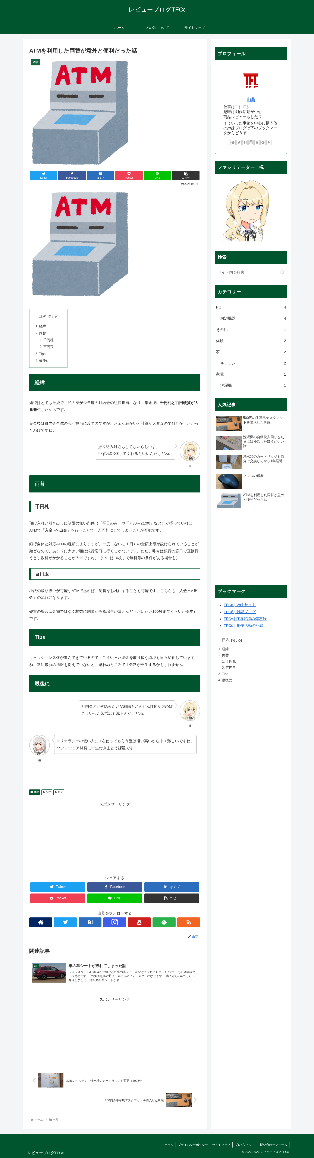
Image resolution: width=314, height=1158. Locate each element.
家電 (251, 374)
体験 (36, 792)
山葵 (251, 99)
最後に (44, 361)
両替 (42, 333)
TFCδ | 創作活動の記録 (243, 625)
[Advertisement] (114, 838)
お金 (60, 792)
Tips (42, 354)
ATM (48, 792)
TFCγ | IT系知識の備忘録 (245, 619)
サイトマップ (221, 1144)
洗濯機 (253, 385)
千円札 (48, 340)
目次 (42, 316)
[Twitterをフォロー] (65, 922)
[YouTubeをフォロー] (139, 922)
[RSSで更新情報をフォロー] (188, 922)
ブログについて (245, 1144)
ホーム (168, 1144)
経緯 (42, 326)
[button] (186, 175)
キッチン (253, 363)
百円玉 (48, 347)
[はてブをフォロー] (90, 922)
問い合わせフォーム (273, 1144)
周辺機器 (253, 318)
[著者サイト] (40, 922)
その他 (251, 330)
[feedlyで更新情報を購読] (164, 922)
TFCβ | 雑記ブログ (240, 612)
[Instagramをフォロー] (114, 922)
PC (251, 307)
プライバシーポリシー (193, 1144)
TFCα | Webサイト (240, 605)
